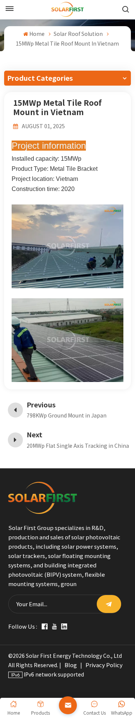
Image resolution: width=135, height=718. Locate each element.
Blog (70, 665)
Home (37, 34)
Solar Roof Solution (78, 34)
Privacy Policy (104, 665)
